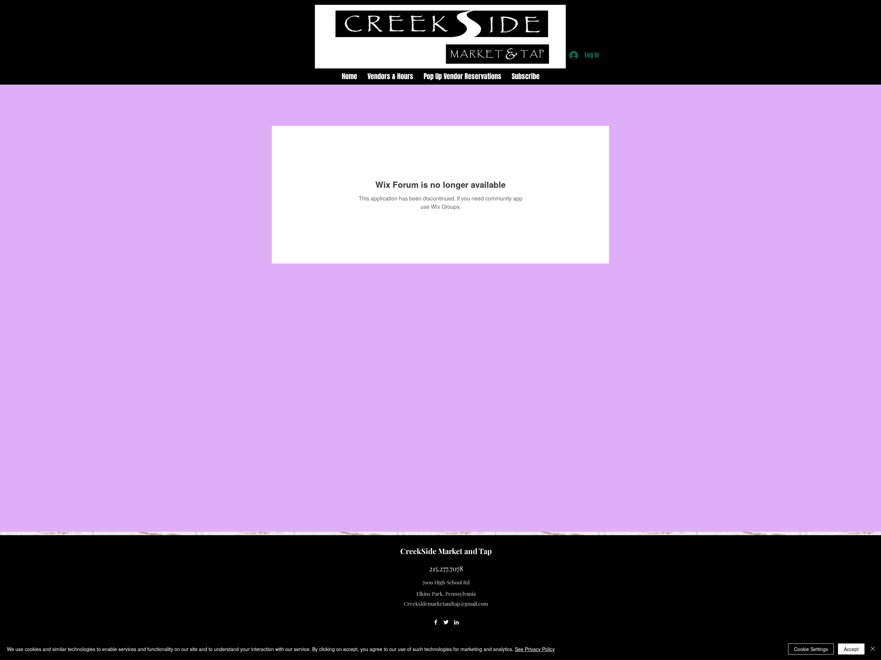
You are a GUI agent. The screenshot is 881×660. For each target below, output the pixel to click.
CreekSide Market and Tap (446, 551)
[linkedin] (456, 622)
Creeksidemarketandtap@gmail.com (446, 603)
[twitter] (446, 622)
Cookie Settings (811, 649)
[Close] (873, 648)
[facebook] (435, 622)
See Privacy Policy (535, 649)
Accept (851, 649)
